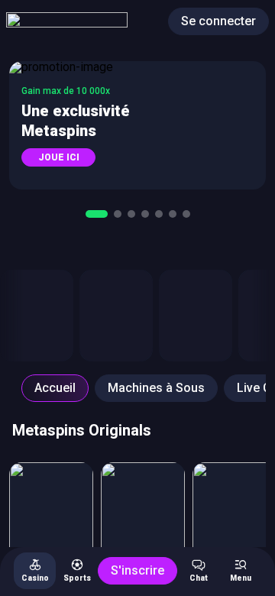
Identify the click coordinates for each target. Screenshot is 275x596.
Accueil (55, 388)
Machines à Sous (156, 388)
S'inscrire (137, 570)
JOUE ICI (58, 157)
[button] (137, 125)
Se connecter (218, 21)
